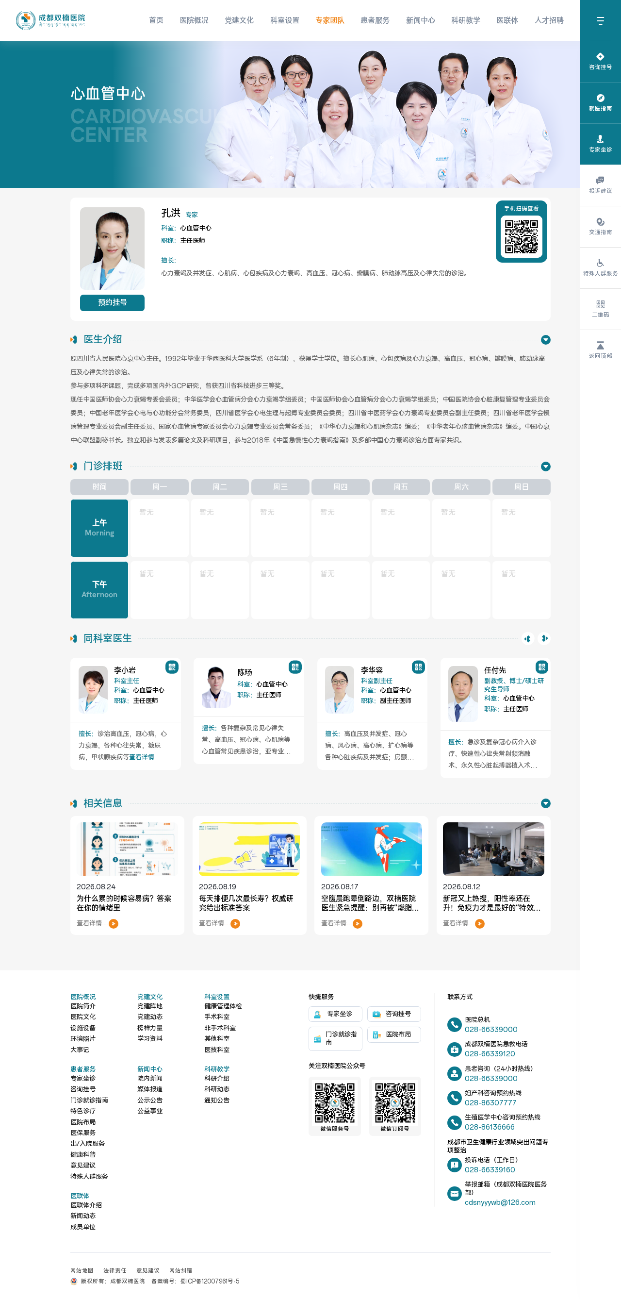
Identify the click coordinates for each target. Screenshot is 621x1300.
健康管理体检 (223, 1006)
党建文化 (239, 20)
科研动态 (216, 1089)
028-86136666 (490, 1127)
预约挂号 (112, 302)
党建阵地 (150, 1006)
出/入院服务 (87, 1144)
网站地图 (82, 1270)
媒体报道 (150, 1089)
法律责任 (115, 1270)
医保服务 (83, 1133)
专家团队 (329, 20)
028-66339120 (490, 1054)
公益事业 (150, 1111)
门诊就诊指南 (89, 1101)
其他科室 (216, 1039)
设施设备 (83, 1028)
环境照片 (83, 1039)
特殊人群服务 (89, 1177)
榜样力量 (150, 1028)
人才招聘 (549, 20)
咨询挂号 (83, 1089)
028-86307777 (491, 1103)
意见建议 (83, 1166)
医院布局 (83, 1122)
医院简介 (83, 1006)
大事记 (79, 1050)
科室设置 (284, 20)
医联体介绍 (86, 1205)
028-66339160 (490, 1170)
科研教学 (465, 20)
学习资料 (150, 1039)
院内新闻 (150, 1079)
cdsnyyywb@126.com (500, 1203)
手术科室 (216, 1017)
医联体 (507, 20)
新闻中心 (420, 20)
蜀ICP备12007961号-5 (209, 1281)
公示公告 (150, 1101)
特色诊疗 (83, 1111)
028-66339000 (491, 1030)
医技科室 (216, 1050)
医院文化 (83, 1017)
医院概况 (194, 20)
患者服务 (375, 20)
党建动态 (150, 1017)
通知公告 (216, 1101)
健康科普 (83, 1155)
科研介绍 (216, 1079)
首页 (156, 20)
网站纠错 (181, 1270)
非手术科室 (220, 1028)
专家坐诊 (83, 1079)
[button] (528, 638)
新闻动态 (83, 1216)
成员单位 (83, 1227)
